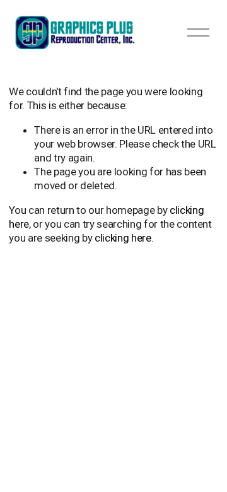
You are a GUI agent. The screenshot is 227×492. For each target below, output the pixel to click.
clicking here (123, 237)
